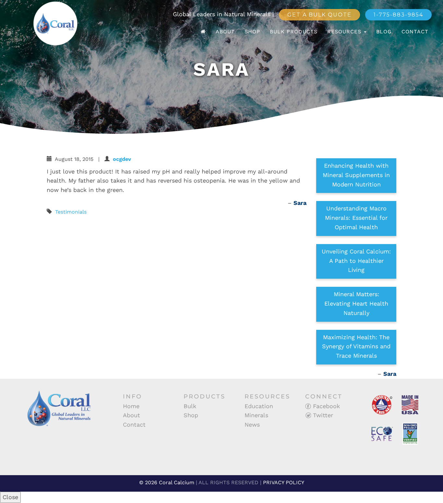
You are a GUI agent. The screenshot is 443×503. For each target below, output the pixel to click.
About (225, 31)
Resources (345, 31)
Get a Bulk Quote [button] (319, 15)
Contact (414, 31)
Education (259, 406)
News (252, 424)
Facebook (325, 406)
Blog (384, 31)
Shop (252, 31)
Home (131, 406)
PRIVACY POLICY (283, 482)
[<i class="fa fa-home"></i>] (203, 32)
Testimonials (71, 212)
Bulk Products (293, 31)
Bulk (190, 406)
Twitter (322, 415)
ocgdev (122, 159)
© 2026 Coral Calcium (166, 482)
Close (10, 497)
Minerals (256, 415)
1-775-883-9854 (398, 15)
